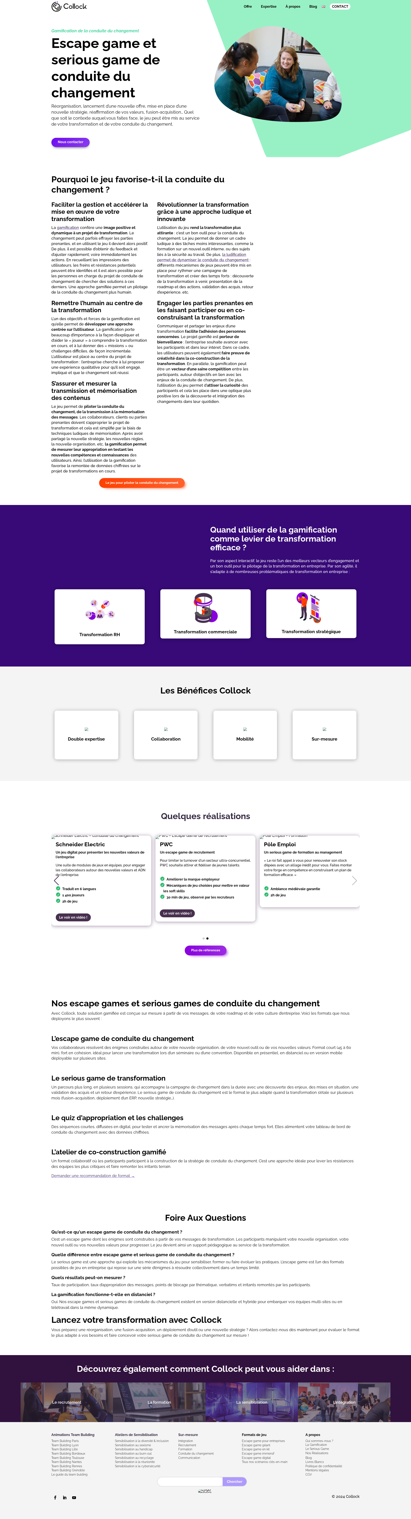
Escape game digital (256, 1458)
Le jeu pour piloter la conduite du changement (142, 483)
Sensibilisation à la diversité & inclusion (142, 1441)
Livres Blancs (314, 1462)
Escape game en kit (256, 1449)
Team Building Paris (65, 1441)
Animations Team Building (72, 1435)
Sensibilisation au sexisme (133, 1445)
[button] (56, 880)
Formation (185, 1449)
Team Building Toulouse (67, 1458)
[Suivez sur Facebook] (55, 1497)
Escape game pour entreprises (263, 1441)
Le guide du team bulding (69, 1474)
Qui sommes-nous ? (319, 1441)
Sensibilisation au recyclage (134, 1458)
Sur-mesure (188, 1435)
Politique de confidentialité (323, 1466)
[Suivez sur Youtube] (74, 1497)
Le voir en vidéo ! (73, 917)
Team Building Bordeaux (68, 1453)
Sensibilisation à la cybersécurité (137, 1466)
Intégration (185, 1441)
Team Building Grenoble (68, 1470)
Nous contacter (70, 142)
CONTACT (340, 6)
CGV (308, 1474)
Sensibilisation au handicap (134, 1449)
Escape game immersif (258, 1453)
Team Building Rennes (66, 1466)
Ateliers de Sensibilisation (136, 1435)
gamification (68, 227)
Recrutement (187, 1445)
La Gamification (316, 1444)
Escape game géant (256, 1445)
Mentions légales (317, 1470)
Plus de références (205, 950)
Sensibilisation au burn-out (133, 1453)
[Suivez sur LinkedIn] (64, 1497)
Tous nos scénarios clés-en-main (264, 1462)
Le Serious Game (317, 1449)
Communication (189, 1458)
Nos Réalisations (316, 1453)
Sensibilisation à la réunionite (135, 1462)
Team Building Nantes (66, 1462)
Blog (313, 6)
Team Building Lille (64, 1449)
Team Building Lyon (65, 1445)
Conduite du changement (196, 1453)
